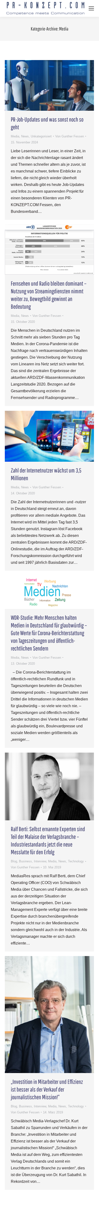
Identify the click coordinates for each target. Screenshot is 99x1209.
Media (15, 136)
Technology (76, 861)
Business (25, 861)
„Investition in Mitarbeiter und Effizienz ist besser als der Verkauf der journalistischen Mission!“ (47, 1089)
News (25, 136)
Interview (40, 861)
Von (69, 136)
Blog (14, 861)
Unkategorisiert (41, 136)
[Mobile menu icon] (91, 8)
